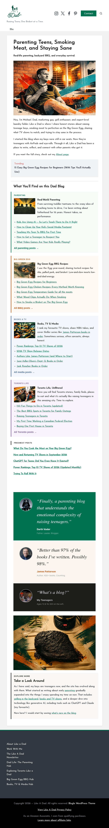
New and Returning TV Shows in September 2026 (40, 455)
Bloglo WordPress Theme (81, 803)
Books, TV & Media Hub (20, 784)
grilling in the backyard (26, 699)
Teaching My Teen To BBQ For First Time (39, 232)
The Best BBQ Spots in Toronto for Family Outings (44, 411)
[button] (88, 13)
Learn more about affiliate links (54, 820)
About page (62, 154)
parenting (70, 690)
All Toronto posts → (25, 432)
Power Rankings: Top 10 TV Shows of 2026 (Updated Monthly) (47, 467)
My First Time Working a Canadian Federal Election (44, 421)
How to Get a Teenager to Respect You (38, 237)
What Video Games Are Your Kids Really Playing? (43, 242)
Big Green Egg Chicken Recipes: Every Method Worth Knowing (50, 287)
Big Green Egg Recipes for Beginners (37, 282)
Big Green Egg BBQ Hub (20, 779)
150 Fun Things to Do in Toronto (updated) (40, 406)
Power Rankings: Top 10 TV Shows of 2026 (40, 346)
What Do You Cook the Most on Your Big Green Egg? (42, 448)
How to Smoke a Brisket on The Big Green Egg (42, 302)
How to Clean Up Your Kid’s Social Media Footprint (44, 227)
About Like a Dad (16, 744)
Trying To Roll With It (24, 474)
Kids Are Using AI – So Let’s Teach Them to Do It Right (47, 222)
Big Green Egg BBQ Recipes (52, 264)
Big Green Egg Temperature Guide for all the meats (44, 292)
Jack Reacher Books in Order (32, 366)
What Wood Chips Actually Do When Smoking (41, 297)
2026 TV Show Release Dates (33, 351)
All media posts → (24, 372)
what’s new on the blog (64, 713)
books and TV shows (51, 699)
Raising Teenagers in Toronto (32, 416)
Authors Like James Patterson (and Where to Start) (45, 356)
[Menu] (11, 29)
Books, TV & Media (47, 324)
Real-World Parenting (48, 200)
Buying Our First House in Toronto (35, 426)
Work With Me (14, 749)
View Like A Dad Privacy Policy (54, 810)
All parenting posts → (26, 248)
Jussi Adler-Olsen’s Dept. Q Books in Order (40, 361)
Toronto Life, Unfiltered (49, 388)
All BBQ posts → (23, 308)
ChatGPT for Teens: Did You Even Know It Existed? (41, 461)
